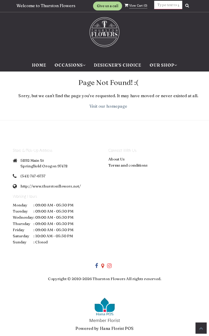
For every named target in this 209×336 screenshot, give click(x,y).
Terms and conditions (128, 165)
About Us (116, 159)
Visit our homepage (108, 106)
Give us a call (107, 6)
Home (39, 65)
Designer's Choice (117, 65)
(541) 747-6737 (32, 175)
